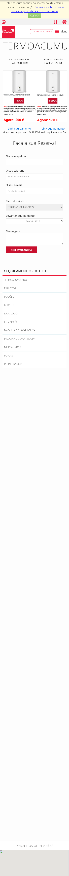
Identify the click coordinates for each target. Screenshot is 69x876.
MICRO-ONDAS (12, 347)
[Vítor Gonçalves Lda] (8, 31)
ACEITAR (34, 15)
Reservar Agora (21, 250)
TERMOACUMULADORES (17, 279)
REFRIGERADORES (14, 364)
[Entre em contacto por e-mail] (64, 23)
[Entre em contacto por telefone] (55, 23)
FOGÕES (9, 296)
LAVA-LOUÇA (11, 313)
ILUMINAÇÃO (11, 322)
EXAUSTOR (10, 288)
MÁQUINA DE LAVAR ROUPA (19, 338)
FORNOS (9, 305)
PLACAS (8, 355)
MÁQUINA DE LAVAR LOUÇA (19, 330)
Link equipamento (19, 128)
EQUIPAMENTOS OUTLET (26, 271)
